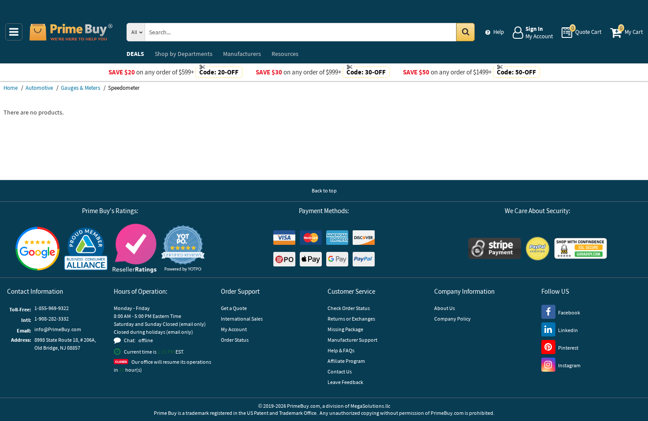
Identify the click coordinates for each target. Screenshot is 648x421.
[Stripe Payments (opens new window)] (494, 248)
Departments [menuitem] (183, 54)
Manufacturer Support (352, 339)
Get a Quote (234, 308)
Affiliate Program (346, 361)
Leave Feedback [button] (345, 382)
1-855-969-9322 (51, 308)
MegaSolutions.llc (370, 406)
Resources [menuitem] (285, 54)
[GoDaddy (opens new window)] (580, 248)
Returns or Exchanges (351, 318)
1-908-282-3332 (51, 318)
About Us (444, 308)
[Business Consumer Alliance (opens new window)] (86, 248)
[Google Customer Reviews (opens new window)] (37, 248)
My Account (234, 329)
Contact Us (340, 371)
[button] (183, 248)
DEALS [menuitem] (135, 54)
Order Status (235, 339)
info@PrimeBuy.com (57, 329)
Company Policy (452, 318)
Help (498, 32)
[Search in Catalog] (465, 32)
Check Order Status (349, 308)
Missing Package (345, 329)
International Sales (242, 318)
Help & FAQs (341, 350)
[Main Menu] (13, 32)
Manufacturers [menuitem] (242, 54)
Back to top (324, 190)
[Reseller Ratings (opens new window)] (134, 248)
